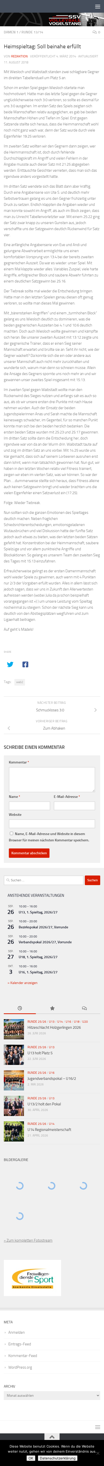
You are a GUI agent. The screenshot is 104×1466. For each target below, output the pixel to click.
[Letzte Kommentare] (84, 1008)
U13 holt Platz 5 (40, 1053)
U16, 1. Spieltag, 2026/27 (38, 972)
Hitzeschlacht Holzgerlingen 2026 (54, 1027)
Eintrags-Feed (19, 1344)
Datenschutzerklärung (57, 1458)
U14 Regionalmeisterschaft (49, 1129)
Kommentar (19, 762)
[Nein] (97, 1453)
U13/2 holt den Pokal (44, 1104)
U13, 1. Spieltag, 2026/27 (38, 912)
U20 (85, 1021)
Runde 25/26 (37, 1021)
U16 (68, 1021)
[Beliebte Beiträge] (52, 1008)
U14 (60, 1021)
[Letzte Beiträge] (20, 1008)
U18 (77, 1021)
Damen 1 (11, 32)
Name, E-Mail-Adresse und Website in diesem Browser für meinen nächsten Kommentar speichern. (49, 837)
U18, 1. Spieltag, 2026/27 (38, 957)
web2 (19, 682)
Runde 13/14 (32, 32)
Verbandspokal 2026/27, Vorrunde (45, 942)
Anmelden (16, 1332)
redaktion (19, 56)
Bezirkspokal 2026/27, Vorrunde (43, 927)
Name (14, 797)
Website (15, 815)
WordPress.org (20, 1367)
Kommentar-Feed (22, 1355)
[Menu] (97, 6)
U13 (52, 1021)
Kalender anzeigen (24, 983)
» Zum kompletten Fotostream (28, 1240)
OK (31, 1458)
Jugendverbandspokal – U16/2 (52, 1078)
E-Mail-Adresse (67, 797)
